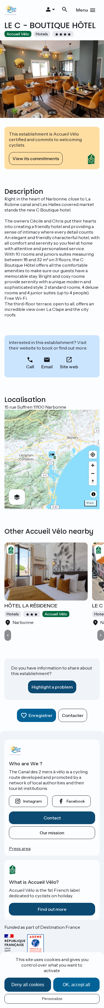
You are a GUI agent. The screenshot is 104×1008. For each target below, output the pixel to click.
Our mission (52, 832)
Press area (20, 848)
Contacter (72, 715)
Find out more (52, 909)
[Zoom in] (93, 465)
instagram (32, 801)
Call (30, 366)
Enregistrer (40, 715)
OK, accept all (76, 984)
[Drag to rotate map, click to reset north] (93, 481)
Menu (82, 10)
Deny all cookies (27, 984)
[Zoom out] (93, 473)
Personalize (52, 998)
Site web (69, 366)
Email (47, 366)
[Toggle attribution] (93, 494)
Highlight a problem (52, 687)
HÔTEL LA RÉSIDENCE (30, 606)
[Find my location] (93, 455)
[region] (52, 459)
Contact (52, 818)
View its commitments (35, 158)
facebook (76, 801)
